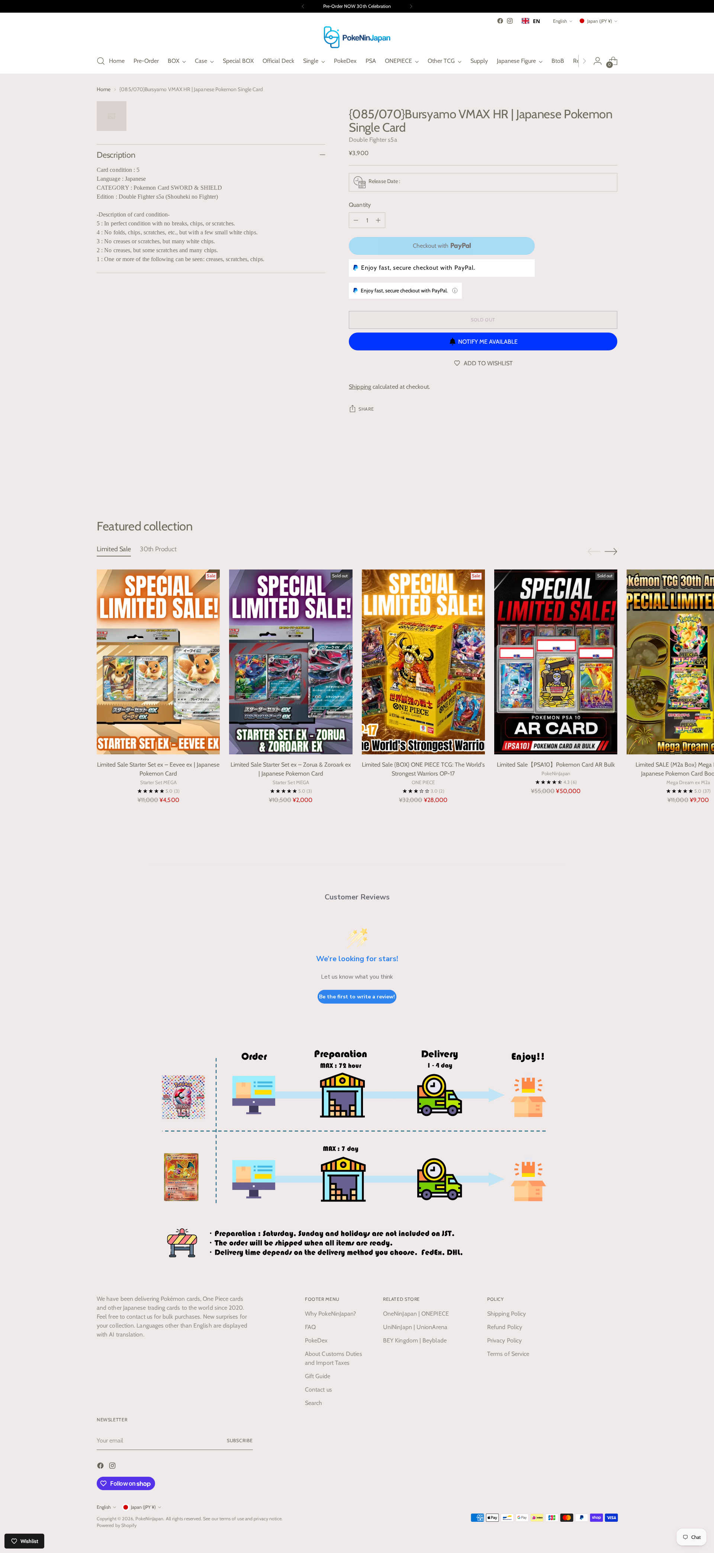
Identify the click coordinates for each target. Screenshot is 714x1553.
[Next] (411, 6)
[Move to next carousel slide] (611, 478)
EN (536, 21)
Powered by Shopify (116, 1525)
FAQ (310, 1327)
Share (366, 409)
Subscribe (240, 1440)
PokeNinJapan (149, 1518)
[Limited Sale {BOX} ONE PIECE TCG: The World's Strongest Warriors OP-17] (423, 661)
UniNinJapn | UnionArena (415, 1327)
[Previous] (303, 6)
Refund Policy (504, 1327)
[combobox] (531, 20)
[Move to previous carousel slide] (594, 479)
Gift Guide (317, 1376)
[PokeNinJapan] (357, 37)
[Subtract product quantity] (356, 220)
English (560, 21)
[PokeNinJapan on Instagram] (509, 20)
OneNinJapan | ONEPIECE (416, 1313)
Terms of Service (508, 1353)
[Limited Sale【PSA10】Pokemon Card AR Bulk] (555, 661)
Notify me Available (488, 341)
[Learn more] (454, 290)
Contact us (318, 1389)
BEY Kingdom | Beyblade (415, 1340)
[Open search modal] (100, 61)
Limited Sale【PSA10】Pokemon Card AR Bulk (556, 764)
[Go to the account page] (597, 61)
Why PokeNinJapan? (330, 1313)
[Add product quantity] (378, 220)
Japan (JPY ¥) (599, 21)
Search (313, 1402)
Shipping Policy (506, 1313)
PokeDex (316, 1340)
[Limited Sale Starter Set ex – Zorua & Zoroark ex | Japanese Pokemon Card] (290, 661)
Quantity (360, 204)
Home (103, 89)
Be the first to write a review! (357, 996)
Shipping (360, 386)
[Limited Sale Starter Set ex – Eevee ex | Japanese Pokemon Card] (158, 661)
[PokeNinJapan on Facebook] (500, 20)
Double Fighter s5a (373, 139)
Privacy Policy (504, 1340)
